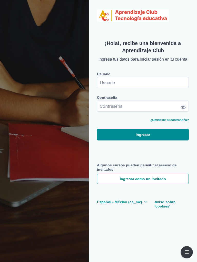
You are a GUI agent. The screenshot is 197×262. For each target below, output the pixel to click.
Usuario (104, 74)
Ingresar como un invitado (143, 179)
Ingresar (143, 135)
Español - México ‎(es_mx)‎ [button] (120, 202)
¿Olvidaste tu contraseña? (169, 120)
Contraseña (107, 97)
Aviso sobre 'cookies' (165, 204)
